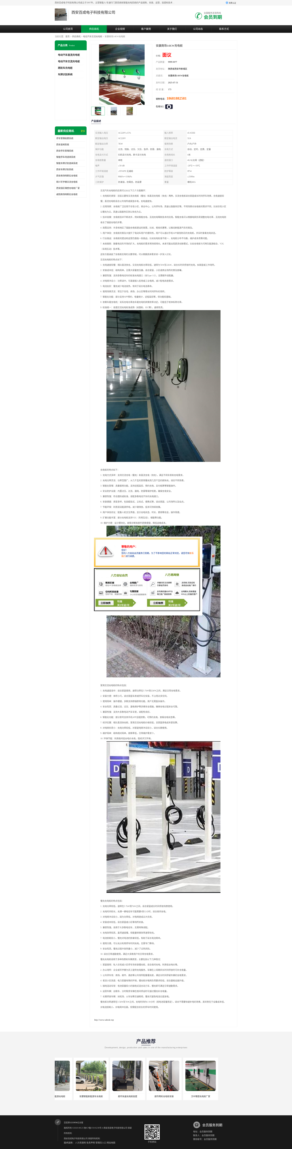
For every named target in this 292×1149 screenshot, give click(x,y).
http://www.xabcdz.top (104, 1020)
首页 (67, 36)
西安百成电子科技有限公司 (115, 1128)
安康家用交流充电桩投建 (181, 1096)
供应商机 (94, 29)
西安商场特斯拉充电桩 (67, 176)
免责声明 (90, 1143)
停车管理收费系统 (64, 138)
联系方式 (224, 29)
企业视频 (120, 29)
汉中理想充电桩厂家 (145, 1096)
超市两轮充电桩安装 (108, 1096)
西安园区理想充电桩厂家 (68, 188)
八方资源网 (80, 1143)
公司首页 (68, 29)
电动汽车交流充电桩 (92, 36)
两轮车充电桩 (65, 68)
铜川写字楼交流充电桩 (67, 182)
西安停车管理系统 (64, 151)
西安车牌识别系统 (64, 169)
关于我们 (172, 29)
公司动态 (198, 29)
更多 (83, 131)
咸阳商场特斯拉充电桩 (67, 194)
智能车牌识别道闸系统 (67, 163)
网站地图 (111, 1143)
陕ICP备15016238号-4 (93, 1128)
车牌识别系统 (65, 74)
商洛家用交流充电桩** (218, 1096)
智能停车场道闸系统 (65, 157)
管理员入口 (101, 1143)
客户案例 (146, 29)
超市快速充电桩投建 (72, 1096)
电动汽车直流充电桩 (69, 55)
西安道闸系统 (62, 144)
